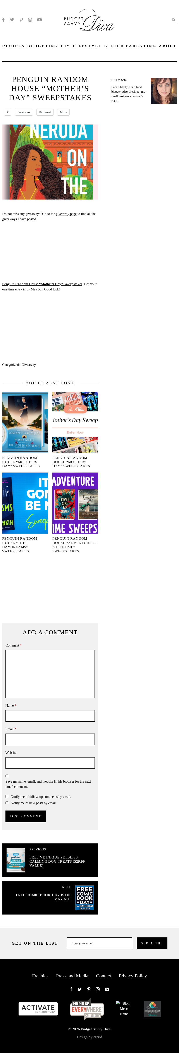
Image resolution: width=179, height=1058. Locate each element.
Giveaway (29, 365)
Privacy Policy (133, 975)
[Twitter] (12, 19)
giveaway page (66, 214)
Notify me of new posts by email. (34, 803)
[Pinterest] (21, 19)
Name (10, 705)
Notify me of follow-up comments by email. (41, 797)
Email (10, 729)
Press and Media (72, 975)
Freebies (40, 975)
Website (10, 752)
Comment (13, 645)
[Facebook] (3, 19)
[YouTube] (39, 19)
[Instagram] (30, 19)
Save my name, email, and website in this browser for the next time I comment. (48, 784)
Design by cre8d (89, 1037)
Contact (103, 975)
